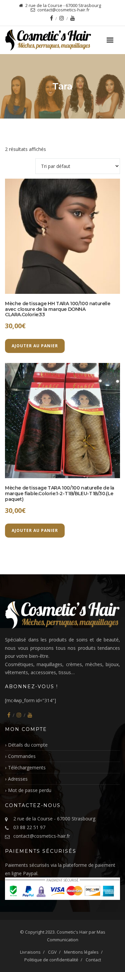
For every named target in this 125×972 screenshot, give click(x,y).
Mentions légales (81, 952)
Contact (93, 960)
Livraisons (30, 952)
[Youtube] (72, 18)
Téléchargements (27, 767)
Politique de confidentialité (51, 960)
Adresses (18, 779)
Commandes (22, 756)
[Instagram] (61, 18)
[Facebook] (51, 18)
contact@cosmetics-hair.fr (41, 836)
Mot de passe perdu (29, 790)
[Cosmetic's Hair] (62, 40)
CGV (52, 952)
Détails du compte (28, 745)
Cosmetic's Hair (72, 932)
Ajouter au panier (35, 346)
